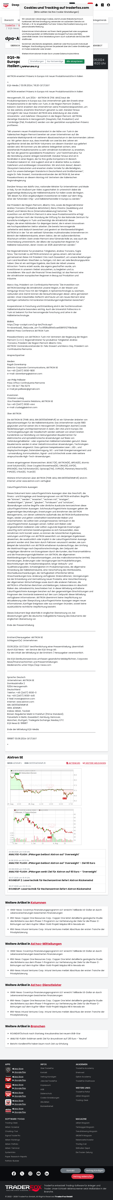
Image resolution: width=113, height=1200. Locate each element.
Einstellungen (37, 61)
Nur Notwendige (55, 61)
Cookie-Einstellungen (80, 46)
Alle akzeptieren (75, 61)
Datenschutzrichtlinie (69, 54)
